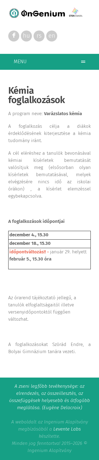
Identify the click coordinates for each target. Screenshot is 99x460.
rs (39, 36)
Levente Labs (67, 429)
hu (26, 36)
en (51, 36)
